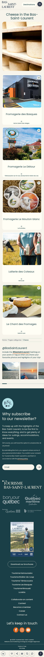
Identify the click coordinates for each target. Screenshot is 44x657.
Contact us (22, 615)
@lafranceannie (10, 372)
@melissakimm (29, 372)
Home (4, 340)
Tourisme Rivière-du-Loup (22, 577)
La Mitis (22, 592)
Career (22, 611)
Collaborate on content (22, 599)
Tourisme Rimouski (22, 588)
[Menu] (39, 4)
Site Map (22, 648)
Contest (22, 603)
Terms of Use (22, 646)
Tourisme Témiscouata (22, 581)
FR (3, 654)
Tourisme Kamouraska (22, 573)
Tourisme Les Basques (22, 584)
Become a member (22, 607)
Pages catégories (14, 340)
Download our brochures (22, 564)
